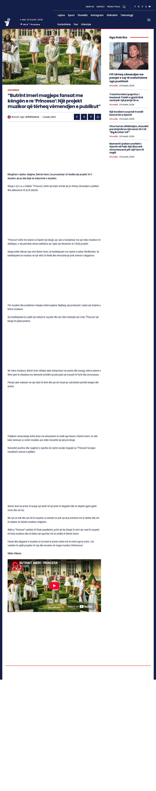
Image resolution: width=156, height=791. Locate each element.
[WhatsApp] (98, 117)
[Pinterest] (91, 117)
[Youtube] (149, 7)
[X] (146, 7)
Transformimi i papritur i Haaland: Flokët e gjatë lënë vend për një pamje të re (126, 97)
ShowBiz (13, 90)
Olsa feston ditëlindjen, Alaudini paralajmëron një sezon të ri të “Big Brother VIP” (128, 129)
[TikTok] (142, 7)
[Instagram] (138, 7)
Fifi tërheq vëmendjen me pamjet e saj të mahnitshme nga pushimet (128, 78)
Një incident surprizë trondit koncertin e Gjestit (126, 113)
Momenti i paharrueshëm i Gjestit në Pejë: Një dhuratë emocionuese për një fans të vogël (126, 148)
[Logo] (10, 22)
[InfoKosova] (10, 117)
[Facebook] (135, 7)
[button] (124, 6)
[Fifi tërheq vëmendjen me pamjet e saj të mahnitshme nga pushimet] (128, 56)
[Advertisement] (54, 147)
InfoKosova (32, 117)
